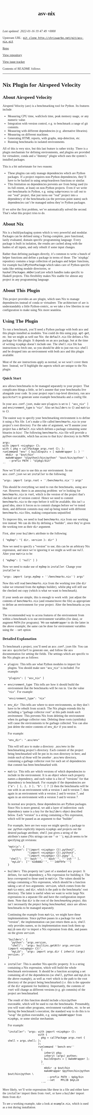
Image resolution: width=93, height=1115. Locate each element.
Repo (6, 48)
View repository (12, 55)
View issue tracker (14, 61)
